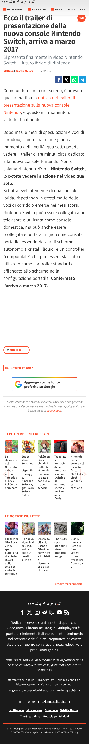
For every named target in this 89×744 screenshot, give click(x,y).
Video (71, 9)
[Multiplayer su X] (29, 612)
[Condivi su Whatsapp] (74, 79)
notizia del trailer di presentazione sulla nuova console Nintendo (39, 105)
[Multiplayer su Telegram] (44, 612)
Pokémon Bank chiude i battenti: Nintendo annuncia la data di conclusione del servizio (44, 472)
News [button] (58, 9)
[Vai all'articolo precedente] (85, 474)
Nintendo (16, 350)
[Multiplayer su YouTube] (59, 612)
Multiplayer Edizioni (56, 716)
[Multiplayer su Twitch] (51, 612)
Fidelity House (69, 710)
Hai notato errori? (19, 368)
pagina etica (53, 411)
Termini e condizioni (68, 680)
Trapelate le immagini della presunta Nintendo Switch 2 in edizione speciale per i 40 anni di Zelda (60, 477)
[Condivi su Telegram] (82, 79)
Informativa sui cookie (20, 680)
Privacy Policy (45, 680)
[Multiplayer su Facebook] (22, 612)
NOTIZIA (8, 71)
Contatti (46, 684)
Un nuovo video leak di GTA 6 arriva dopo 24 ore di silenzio (28, 549)
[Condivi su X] (66, 79)
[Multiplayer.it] (18, 2)
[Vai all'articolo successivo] (4, 474)
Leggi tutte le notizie (68, 584)
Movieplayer (34, 710)
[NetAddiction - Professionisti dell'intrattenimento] (54, 702)
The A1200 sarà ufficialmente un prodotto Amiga (60, 547)
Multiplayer (16, 710)
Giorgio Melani (25, 71)
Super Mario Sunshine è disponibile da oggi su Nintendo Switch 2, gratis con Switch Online (28, 476)
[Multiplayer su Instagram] (37, 612)
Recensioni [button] (39, 9)
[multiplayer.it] (44, 604)
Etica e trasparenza (27, 684)
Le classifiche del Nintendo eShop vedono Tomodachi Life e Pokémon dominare (11, 472)
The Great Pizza (30, 716)
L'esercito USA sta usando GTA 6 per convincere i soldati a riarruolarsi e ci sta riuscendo (44, 554)
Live (82, 9)
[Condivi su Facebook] (58, 79)
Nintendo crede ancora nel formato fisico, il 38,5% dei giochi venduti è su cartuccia (77, 472)
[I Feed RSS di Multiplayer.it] (66, 612)
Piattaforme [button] (14, 9)
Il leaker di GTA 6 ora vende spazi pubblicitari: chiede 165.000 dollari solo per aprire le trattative (11, 556)
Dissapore (51, 710)
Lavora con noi (63, 684)
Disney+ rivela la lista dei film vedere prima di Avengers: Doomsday (77, 552)
